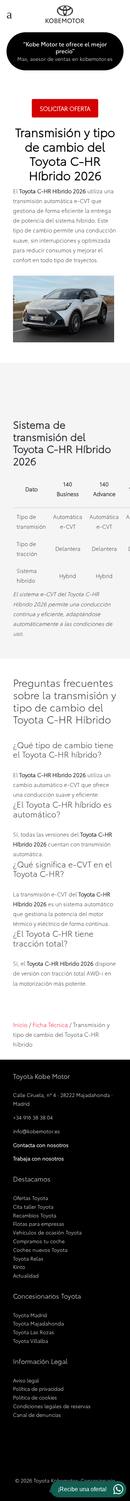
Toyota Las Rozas (33, 1332)
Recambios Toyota (34, 1215)
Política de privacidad (38, 1388)
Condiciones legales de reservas (52, 1406)
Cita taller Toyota (33, 1206)
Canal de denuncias (37, 1414)
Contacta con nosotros (41, 1145)
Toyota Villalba (30, 1340)
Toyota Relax (28, 1258)
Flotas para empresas (38, 1223)
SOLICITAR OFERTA (65, 108)
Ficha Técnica (50, 1024)
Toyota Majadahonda (38, 1323)
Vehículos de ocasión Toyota (47, 1232)
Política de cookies (35, 1397)
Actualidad (26, 1275)
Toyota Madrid (30, 1315)
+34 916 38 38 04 (33, 1117)
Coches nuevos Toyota (40, 1249)
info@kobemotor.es (36, 1131)
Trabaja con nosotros (38, 1158)
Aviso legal (26, 1380)
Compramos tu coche (39, 1241)
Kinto (19, 1266)
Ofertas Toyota (30, 1197)
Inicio (20, 1024)
